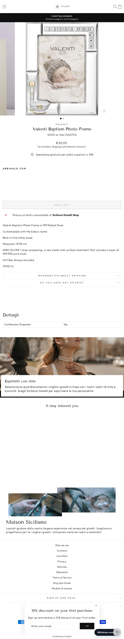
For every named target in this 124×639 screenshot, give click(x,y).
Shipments (62, 572)
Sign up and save (61, 598)
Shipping (56, 146)
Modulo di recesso (62, 588)
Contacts (62, 550)
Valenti (62, 124)
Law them (62, 556)
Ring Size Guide (62, 583)
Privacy (62, 561)
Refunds (62, 566)
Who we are (62, 545)
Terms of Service (62, 577)
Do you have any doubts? (62, 282)
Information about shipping (62, 275)
